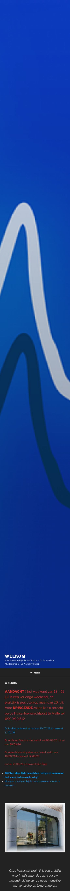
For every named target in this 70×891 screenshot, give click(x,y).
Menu (37, 672)
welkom (15, 656)
